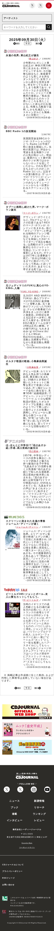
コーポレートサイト (27, 847)
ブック (15, 807)
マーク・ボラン (30, 212)
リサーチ (39, 807)
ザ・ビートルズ (30, 599)
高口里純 (33, 451)
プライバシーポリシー (12, 871)
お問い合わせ (8, 884)
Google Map (27, 843)
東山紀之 (33, 58)
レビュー (39, 820)
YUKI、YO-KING (29, 291)
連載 (14, 813)
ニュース (14, 800)
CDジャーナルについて (13, 864)
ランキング (39, 813)
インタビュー (15, 820)
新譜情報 (39, 800)
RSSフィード (8, 877)
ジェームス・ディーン (27, 526)
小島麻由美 (33, 367)
